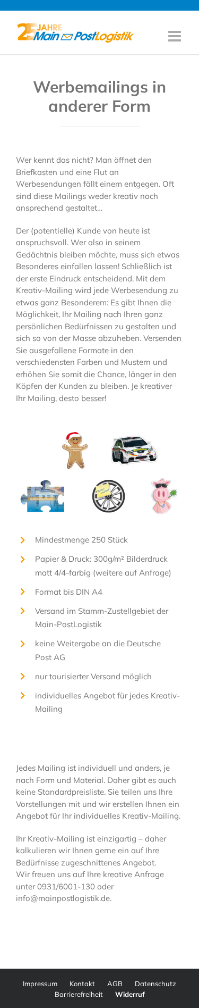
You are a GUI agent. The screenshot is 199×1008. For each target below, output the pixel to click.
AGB (115, 983)
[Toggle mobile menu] (175, 36)
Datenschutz (155, 983)
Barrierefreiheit (79, 994)
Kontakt (82, 983)
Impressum (40, 983)
